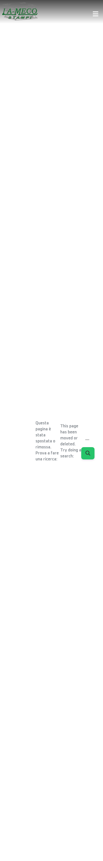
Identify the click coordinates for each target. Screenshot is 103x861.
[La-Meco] (21, 12)
